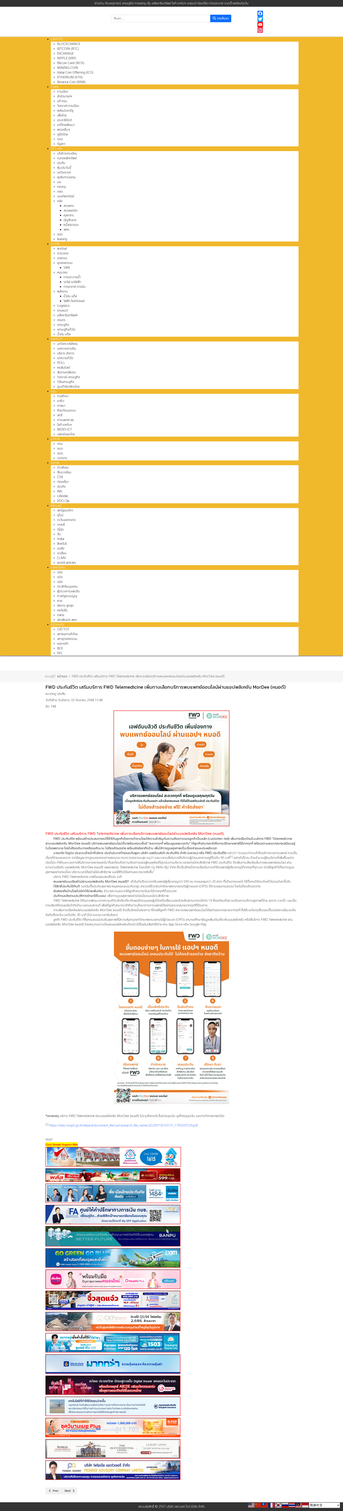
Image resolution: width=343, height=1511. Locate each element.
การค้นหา (222, 18)
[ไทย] (292, 1505)
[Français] (271, 1505)
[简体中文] (258, 1505)
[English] (251, 1505)
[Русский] (285, 1505)
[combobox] (160, 18)
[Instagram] (276, 30)
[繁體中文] (265, 1505)
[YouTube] (276, 24)
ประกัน (61, 693)
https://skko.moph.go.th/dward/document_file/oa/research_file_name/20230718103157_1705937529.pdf (123, 1125)
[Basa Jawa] (305, 1505)
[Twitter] (276, 19)
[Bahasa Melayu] (298, 1505)
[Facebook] (276, 13)
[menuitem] (57, 39)
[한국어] (278, 1505)
